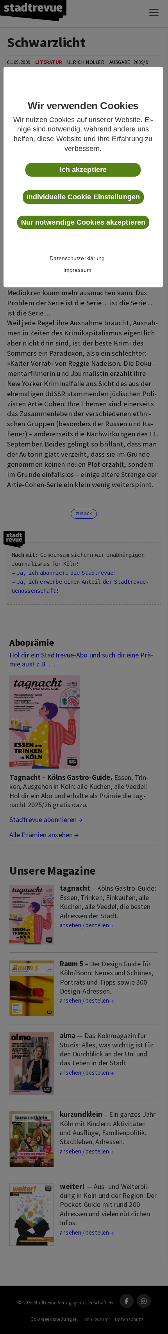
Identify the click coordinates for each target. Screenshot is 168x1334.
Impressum (77, 270)
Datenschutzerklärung (77, 258)
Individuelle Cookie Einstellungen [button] (83, 197)
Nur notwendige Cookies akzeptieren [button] (83, 222)
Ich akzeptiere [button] (83, 170)
